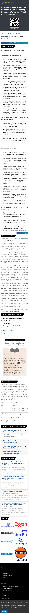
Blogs (4, 593)
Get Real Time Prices (15, 42)
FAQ (4, 577)
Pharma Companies (7, 588)
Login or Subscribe (8, 330)
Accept (4, 611)
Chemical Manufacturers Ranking (10, 586)
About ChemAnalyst (7, 571)
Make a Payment (7, 580)
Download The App (7, 575)
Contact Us (5, 573)
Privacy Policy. (24, 604)
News (4, 595)
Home (2, 33)
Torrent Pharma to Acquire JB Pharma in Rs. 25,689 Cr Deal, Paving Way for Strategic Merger (14, 504)
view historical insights (22, 233)
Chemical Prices (10, 33)
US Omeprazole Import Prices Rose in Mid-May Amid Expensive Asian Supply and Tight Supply (14, 463)
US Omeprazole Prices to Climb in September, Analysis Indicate (12, 492)
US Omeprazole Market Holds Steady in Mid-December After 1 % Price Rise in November (14, 478)
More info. (21, 607)
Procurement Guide (7, 590)
